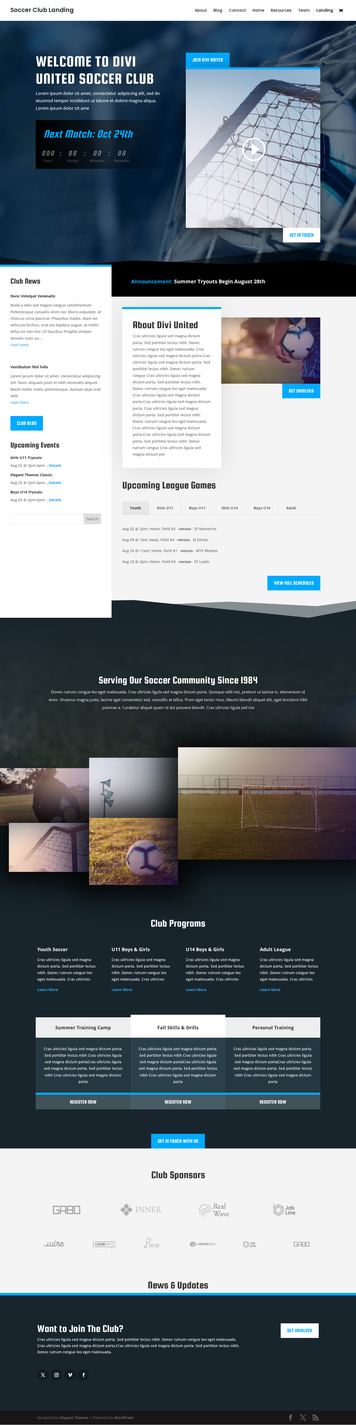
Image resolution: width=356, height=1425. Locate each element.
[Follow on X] (43, 1375)
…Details (53, 465)
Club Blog (26, 423)
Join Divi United (207, 60)
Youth (135, 507)
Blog (217, 11)
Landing (324, 11)
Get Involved (301, 391)
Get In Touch (302, 235)
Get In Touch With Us (178, 1141)
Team (304, 11)
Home (258, 11)
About (201, 11)
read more (19, 344)
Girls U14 (230, 507)
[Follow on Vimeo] (70, 1375)
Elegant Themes (74, 1417)
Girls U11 (165, 507)
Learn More (47, 989)
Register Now (83, 1102)
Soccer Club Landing (42, 10)
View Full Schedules (294, 583)
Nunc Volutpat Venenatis (32, 295)
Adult (291, 507)
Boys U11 (197, 507)
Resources (281, 11)
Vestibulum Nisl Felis (29, 366)
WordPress (124, 1417)
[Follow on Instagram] (56, 1375)
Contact (237, 11)
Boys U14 (262, 507)
